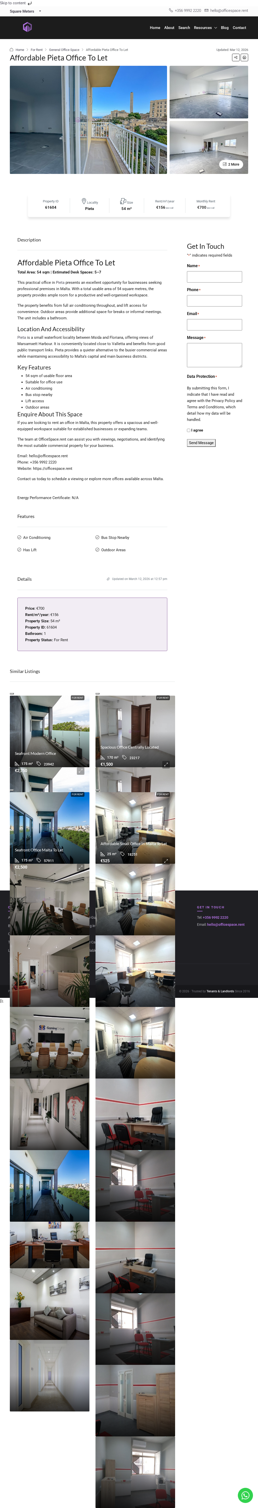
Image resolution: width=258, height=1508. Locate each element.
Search (184, 27)
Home (155, 27)
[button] (236, 57)
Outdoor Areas (113, 550)
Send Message (201, 443)
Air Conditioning (36, 537)
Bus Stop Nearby (115, 537)
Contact (239, 27)
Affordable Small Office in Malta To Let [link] (134, 843)
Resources (203, 27)
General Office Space (64, 50)
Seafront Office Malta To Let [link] (39, 849)
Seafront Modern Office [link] (35, 753)
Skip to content (13, 3)
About (169, 27)
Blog (225, 27)
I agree (197, 430)
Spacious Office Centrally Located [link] (130, 747)
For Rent (37, 50)
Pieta (60, 282)
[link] (49, 731)
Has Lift (30, 550)
